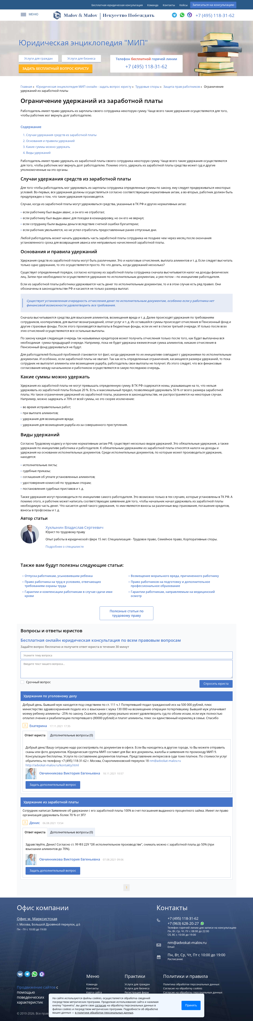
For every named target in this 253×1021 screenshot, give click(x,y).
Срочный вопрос (38, 682)
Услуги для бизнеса (81, 58)
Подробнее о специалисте (65, 547)
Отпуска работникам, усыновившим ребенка (59, 576)
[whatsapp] (35, 974)
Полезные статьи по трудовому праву (127, 613)
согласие (100, 1005)
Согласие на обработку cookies (182, 988)
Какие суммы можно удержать (48, 147)
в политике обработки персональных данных (104, 1012)
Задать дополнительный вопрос (53, 785)
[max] (42, 974)
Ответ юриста (35, 735)
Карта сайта (94, 992)
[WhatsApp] (181, 15)
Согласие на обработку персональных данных (192, 992)
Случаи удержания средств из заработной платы (61, 135)
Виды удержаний (38, 153)
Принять (191, 1005)
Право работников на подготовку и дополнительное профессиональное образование (170, 584)
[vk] (20, 974)
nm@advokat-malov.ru (165, 761)
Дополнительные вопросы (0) (71, 735)
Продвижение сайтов (36, 987)
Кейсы (183, 5)
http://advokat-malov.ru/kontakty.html (52, 765)
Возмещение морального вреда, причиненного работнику (175, 576)
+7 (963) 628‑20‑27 (184, 923)
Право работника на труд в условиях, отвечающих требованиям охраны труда (63, 584)
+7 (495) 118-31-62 (215, 15)
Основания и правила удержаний (50, 141)
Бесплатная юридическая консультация (117, 5)
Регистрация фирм (137, 992)
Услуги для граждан (38, 58)
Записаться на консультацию (213, 5)
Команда (152, 5)
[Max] (189, 15)
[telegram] (174, 15)
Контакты (169, 5)
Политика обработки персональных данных (191, 984)
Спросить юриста (216, 684)
